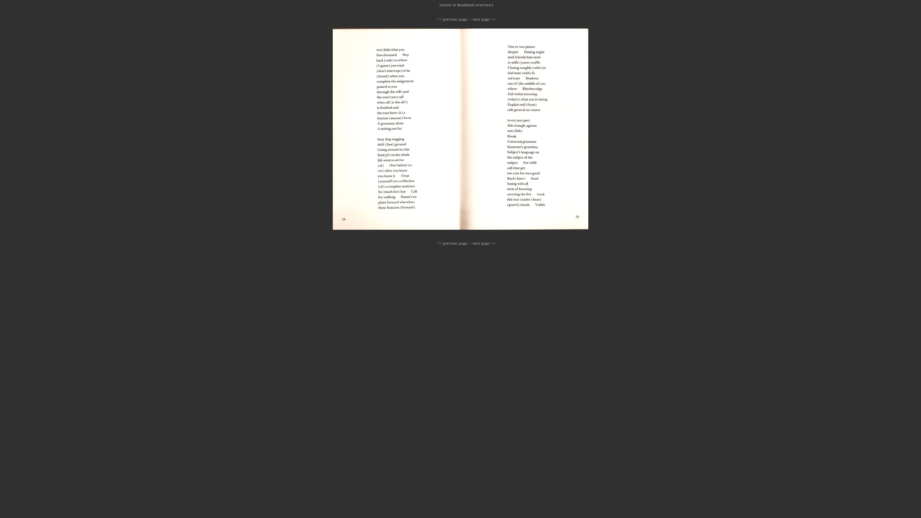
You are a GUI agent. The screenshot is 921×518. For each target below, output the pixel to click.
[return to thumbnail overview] (466, 5)
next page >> (484, 19)
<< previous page (452, 19)
